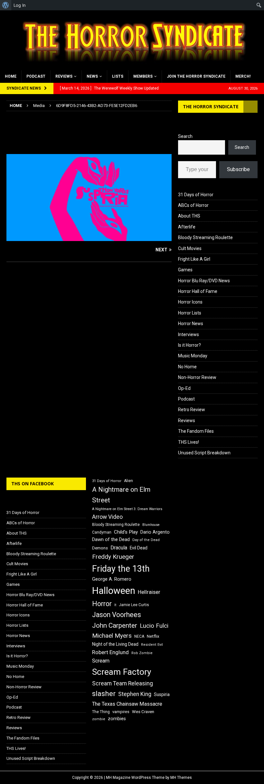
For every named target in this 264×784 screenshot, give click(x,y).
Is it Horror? (189, 345)
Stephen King (134, 694)
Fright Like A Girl (194, 259)
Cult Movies (190, 248)
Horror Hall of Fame (197, 291)
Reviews (63, 76)
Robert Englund (110, 652)
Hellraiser (149, 592)
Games (185, 269)
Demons (100, 548)
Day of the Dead (146, 540)
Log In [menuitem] (20, 5)
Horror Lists (189, 312)
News (92, 76)
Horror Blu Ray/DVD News (204, 280)
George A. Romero (111, 579)
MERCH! (242, 76)
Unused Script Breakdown (204, 452)
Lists (117, 76)
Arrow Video (107, 517)
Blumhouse (151, 525)
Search (185, 136)
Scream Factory (121, 672)
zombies (117, 718)
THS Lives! (188, 442)
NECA (139, 636)
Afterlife (186, 226)
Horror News (190, 323)
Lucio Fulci (154, 625)
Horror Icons (190, 302)
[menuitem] (5, 5)
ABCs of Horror (193, 205)
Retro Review (191, 409)
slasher (104, 693)
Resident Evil (152, 645)
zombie (98, 719)
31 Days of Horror (195, 194)
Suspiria (162, 694)
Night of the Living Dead (115, 644)
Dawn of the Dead (111, 539)
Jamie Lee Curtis (134, 605)
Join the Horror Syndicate (196, 76)
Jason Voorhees (116, 615)
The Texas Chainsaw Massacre (127, 704)
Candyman (101, 532)
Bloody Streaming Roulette (205, 237)
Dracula (118, 548)
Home (10, 76)
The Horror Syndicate (211, 106)
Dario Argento (155, 532)
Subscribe (238, 169)
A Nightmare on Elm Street (121, 495)
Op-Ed (184, 388)
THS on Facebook (32, 483)
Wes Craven (143, 711)
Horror (102, 604)
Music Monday (192, 355)
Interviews (188, 334)
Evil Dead (138, 547)
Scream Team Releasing (122, 683)
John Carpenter (114, 625)
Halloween (113, 590)
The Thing (101, 712)
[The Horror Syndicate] (132, 66)
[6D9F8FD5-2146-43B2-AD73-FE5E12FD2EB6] (89, 237)
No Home (187, 366)
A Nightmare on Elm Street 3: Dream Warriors (127, 509)
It (115, 605)
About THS (189, 215)
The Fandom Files (196, 431)
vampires (120, 711)
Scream (100, 661)
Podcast (35, 76)
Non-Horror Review (197, 377)
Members (143, 76)
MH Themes (181, 777)
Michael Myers (112, 635)
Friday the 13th (121, 569)
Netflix (153, 636)
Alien (128, 481)
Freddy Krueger (113, 556)
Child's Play (126, 532)
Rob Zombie (142, 653)
